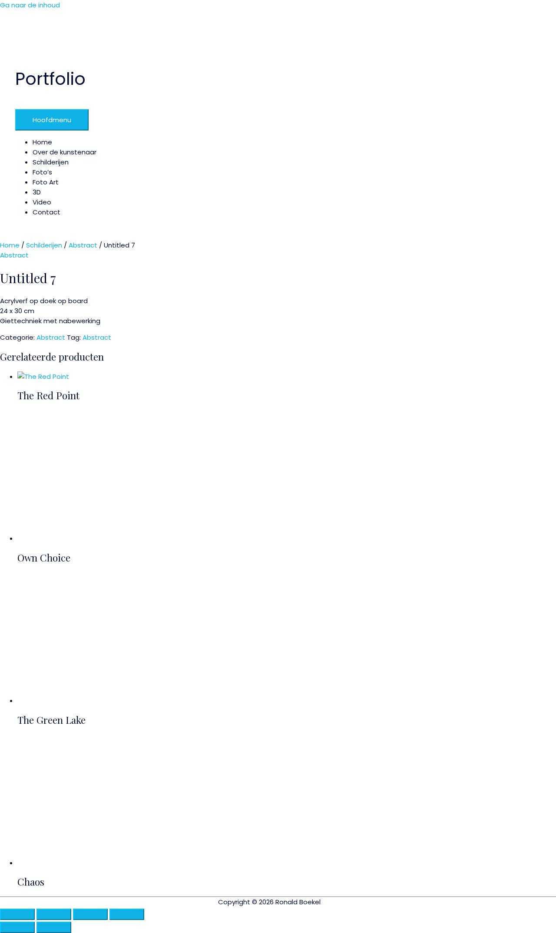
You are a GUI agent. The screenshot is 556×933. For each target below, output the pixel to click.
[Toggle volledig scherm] (53, 914)
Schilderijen (51, 162)
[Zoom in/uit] (17, 914)
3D (37, 192)
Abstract (83, 245)
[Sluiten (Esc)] (126, 914)
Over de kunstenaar (64, 152)
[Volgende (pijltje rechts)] (53, 927)
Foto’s (42, 172)
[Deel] (90, 914)
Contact (46, 212)
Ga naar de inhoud (30, 5)
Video (42, 202)
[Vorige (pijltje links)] (17, 927)
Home (42, 142)
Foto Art (46, 182)
